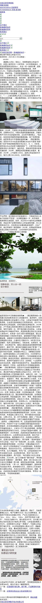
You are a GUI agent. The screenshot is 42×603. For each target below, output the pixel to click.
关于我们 (3, 25)
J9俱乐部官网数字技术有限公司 (12, 602)
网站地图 (33, 597)
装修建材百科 (5, 29)
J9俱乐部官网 (7, 52)
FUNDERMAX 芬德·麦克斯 (10, 10)
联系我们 (3, 32)
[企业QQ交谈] (1, 14)
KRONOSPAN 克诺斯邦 (9, 7)
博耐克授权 (4, 5)
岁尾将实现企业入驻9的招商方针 (19, 591)
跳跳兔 (2, 12)
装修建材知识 (5, 27)
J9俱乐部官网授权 (7, 3)
